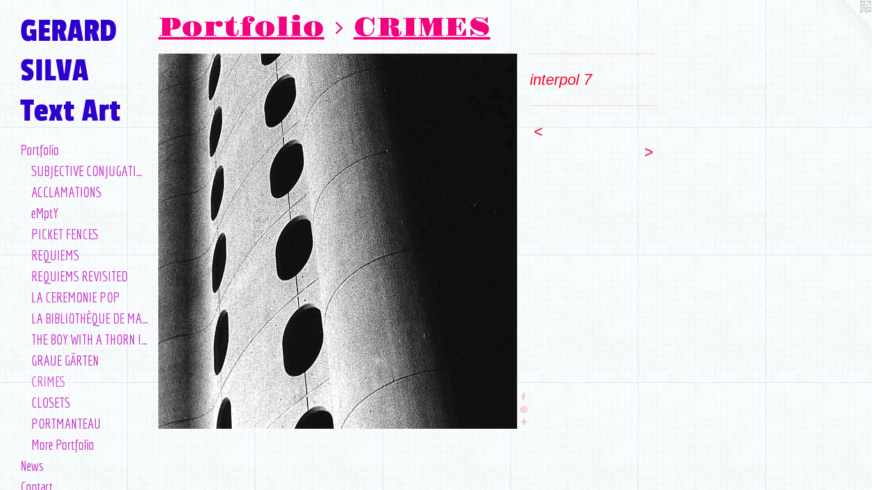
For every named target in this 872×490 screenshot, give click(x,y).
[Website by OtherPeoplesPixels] (846, 25)
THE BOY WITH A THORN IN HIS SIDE (90, 339)
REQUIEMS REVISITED (79, 276)
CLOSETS (50, 402)
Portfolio (39, 150)
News (31, 465)
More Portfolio (62, 444)
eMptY (44, 213)
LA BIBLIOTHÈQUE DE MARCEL (90, 318)
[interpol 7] (337, 241)
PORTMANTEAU (66, 423)
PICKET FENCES (65, 234)
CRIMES (48, 381)
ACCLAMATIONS (66, 192)
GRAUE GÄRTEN (65, 360)
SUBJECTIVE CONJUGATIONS (90, 171)
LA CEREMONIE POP (75, 297)
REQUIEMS (55, 255)
